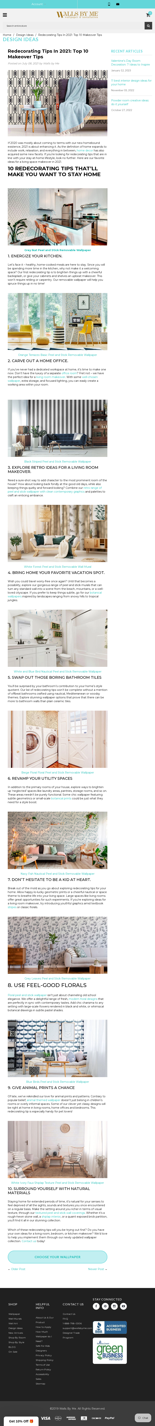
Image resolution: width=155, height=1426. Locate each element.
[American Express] (71, 1418)
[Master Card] (58, 1418)
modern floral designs (83, 999)
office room (69, 373)
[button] (21, 1421)
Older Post (18, 1269)
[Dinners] (84, 1418)
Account (37, 4)
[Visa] (45, 1418)
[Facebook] (96, 1306)
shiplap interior (51, 1216)
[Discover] (97, 1418)
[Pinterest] (105, 1306)
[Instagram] (114, 1306)
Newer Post (96, 1269)
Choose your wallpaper (58, 1257)
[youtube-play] (123, 1306)
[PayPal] (110, 1418)
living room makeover (50, 377)
